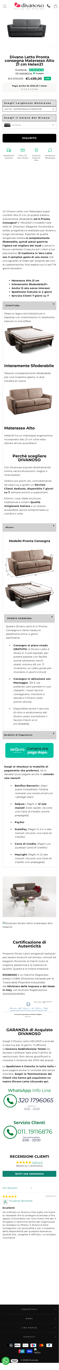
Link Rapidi (29, 1328)
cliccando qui (39, 1081)
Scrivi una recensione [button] (29, 1173)
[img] (10, 1196)
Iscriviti (29, 1337)
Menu (29, 1318)
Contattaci (29, 1309)
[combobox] (29, 109)
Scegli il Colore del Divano (27, 117)
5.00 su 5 (37, 1162)
